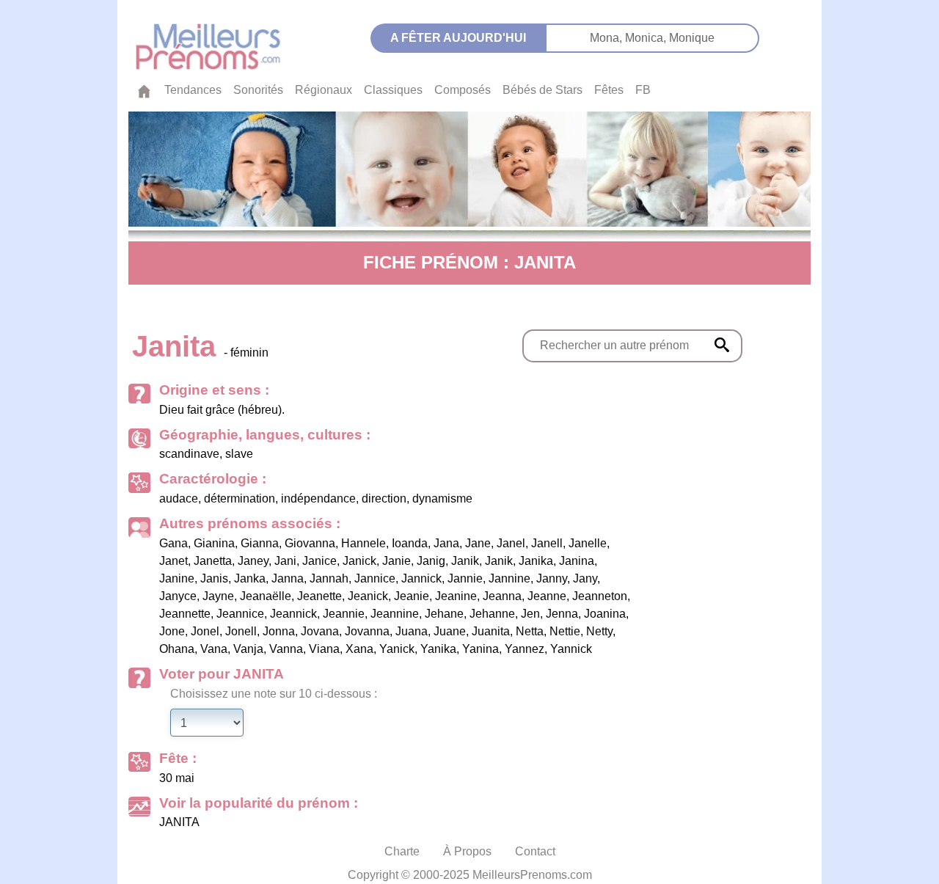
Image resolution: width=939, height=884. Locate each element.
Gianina (214, 543)
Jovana (320, 631)
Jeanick (368, 596)
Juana (411, 631)
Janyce (178, 596)
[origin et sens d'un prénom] (722, 345)
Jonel (205, 631)
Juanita (491, 631)
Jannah (329, 578)
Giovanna (310, 543)
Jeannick (293, 613)
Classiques (393, 90)
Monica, (647, 38)
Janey (253, 561)
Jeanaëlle (265, 596)
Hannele (363, 543)
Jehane (444, 613)
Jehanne (492, 613)
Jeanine (456, 596)
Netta (530, 631)
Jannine (509, 578)
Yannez (524, 649)
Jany (585, 578)
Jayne (218, 596)
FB (643, 90)
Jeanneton (599, 596)
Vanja (248, 649)
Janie (396, 561)
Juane (450, 631)
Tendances (193, 90)
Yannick (571, 649)
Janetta (213, 561)
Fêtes (609, 90)
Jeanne (546, 596)
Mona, (607, 38)
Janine (176, 578)
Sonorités (258, 90)
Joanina (605, 613)
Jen (530, 613)
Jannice (374, 578)
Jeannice (240, 613)
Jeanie (411, 596)
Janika (536, 561)
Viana (324, 649)
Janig (431, 561)
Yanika (438, 649)
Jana (446, 543)
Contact (535, 851)
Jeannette (185, 613)
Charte (402, 851)
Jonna (279, 631)
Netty (599, 631)
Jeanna (502, 596)
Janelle (588, 543)
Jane (478, 543)
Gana (173, 543)
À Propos (467, 851)
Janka (250, 578)
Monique (692, 38)
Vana (213, 649)
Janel (511, 543)
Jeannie (344, 613)
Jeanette (319, 596)
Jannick (421, 578)
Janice (319, 561)
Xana (359, 649)
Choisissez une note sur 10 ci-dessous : (273, 693)
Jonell (241, 631)
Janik (465, 561)
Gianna (260, 543)
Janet (173, 561)
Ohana (176, 649)
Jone (172, 631)
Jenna (562, 613)
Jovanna (367, 631)
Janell (547, 543)
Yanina (480, 649)
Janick (359, 561)
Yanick (396, 649)
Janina (576, 561)
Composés (462, 90)
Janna (287, 578)
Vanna (286, 649)
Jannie (465, 578)
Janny (551, 578)
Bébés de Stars (542, 90)
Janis (214, 578)
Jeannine (394, 613)
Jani (285, 561)
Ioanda (410, 543)
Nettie (564, 631)
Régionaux (323, 90)
